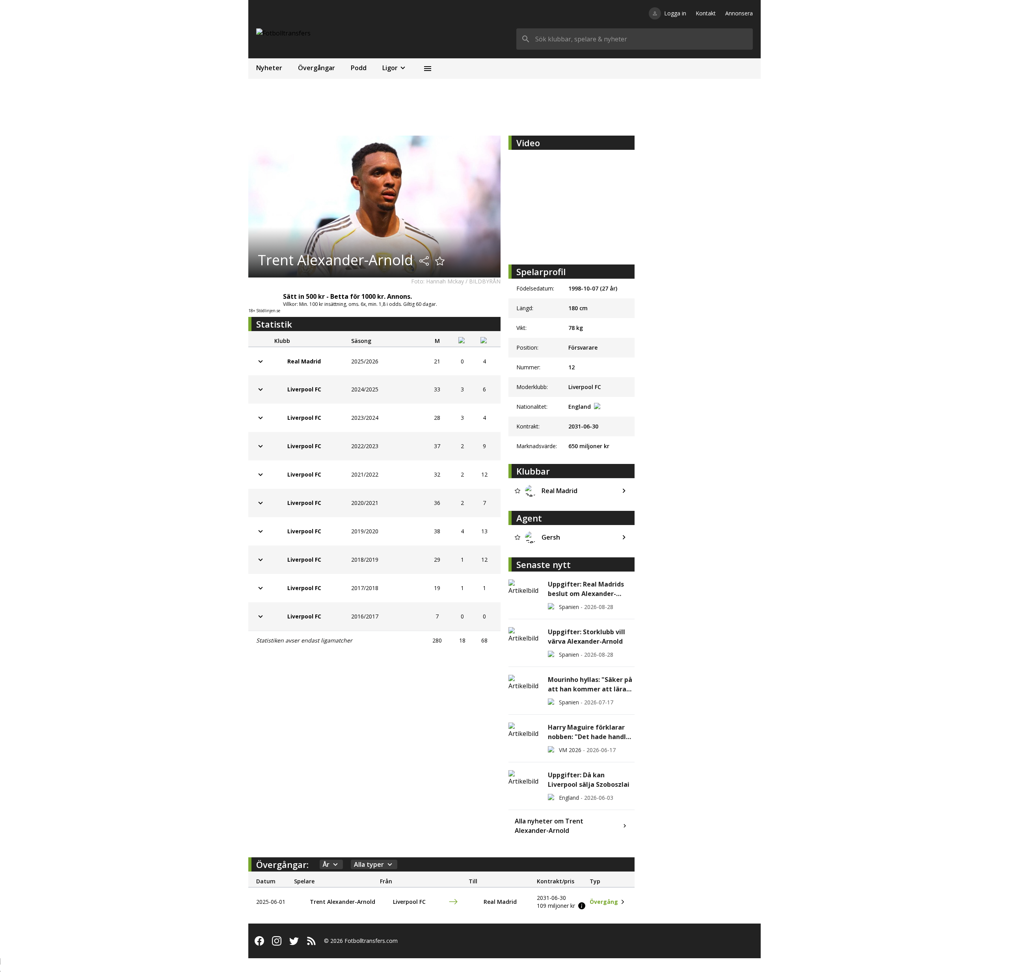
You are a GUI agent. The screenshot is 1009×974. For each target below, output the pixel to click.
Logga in (675, 13)
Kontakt (706, 13)
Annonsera (739, 13)
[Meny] (427, 68)
